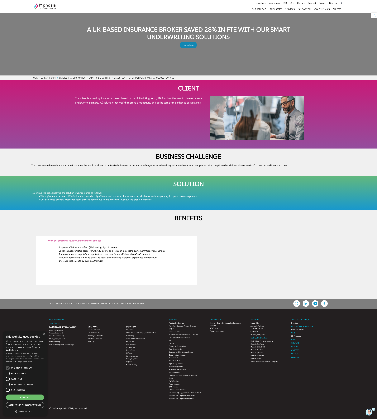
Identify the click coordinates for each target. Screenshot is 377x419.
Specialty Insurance (95, 338)
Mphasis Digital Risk (257, 347)
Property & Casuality (95, 336)
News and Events (297, 329)
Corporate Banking (56, 333)
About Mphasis (322, 9)
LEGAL (52, 303)
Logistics (129, 362)
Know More (189, 45)
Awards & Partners (257, 326)
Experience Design (175, 349)
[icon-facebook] (324, 305)
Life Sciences (131, 344)
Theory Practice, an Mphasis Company (264, 361)
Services (290, 9)
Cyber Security (174, 332)
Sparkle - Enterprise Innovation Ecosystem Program (225, 324)
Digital (171, 343)
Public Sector (131, 350)
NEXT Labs (214, 328)
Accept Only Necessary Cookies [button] (25, 405)
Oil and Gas (130, 347)
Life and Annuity (94, 333)
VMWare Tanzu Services (177, 390)
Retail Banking (54, 342)
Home (35, 77)
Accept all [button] (25, 397)
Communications (132, 356)
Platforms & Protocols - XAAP (179, 369)
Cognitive (172, 329)
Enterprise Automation (177, 346)
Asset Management (56, 330)
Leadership (254, 323)
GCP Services (173, 387)
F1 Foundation (296, 336)
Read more (27, 361)
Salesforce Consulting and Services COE (183, 375)
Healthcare (130, 341)
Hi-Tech (129, 353)
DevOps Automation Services (179, 337)
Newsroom (274, 2)
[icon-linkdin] (306, 305)
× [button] (44, 334)
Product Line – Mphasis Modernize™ (182, 396)
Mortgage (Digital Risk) (57, 339)
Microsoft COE (174, 372)
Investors (261, 2)
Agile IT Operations (176, 364)
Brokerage (91, 341)
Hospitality (130, 336)
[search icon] (341, 2)
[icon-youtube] (315, 305)
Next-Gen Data (174, 361)
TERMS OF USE (108, 303)
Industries (276, 9)
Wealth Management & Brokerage (61, 344)
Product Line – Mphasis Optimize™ (181, 398)
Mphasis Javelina (256, 350)
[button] (25, 411)
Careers (337, 9)
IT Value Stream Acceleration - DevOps (183, 335)
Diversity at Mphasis (257, 335)
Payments (129, 330)
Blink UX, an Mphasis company (261, 341)
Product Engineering (176, 366)
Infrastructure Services (177, 355)
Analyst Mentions (256, 329)
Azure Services (174, 384)
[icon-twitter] (296, 305)
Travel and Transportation (135, 338)
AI (170, 340)
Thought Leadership (217, 331)
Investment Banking (56, 336)
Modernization (174, 358)
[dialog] (25, 373)
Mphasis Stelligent (257, 356)
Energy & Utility (131, 359)
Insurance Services (94, 330)
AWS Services (174, 381)
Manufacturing (131, 365)
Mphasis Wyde (255, 358)
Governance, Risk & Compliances (181, 352)
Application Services (176, 323)
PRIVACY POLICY (64, 303)
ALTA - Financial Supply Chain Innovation (141, 333)
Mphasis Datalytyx (257, 344)
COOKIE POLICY (81, 303)
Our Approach (259, 9)
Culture (301, 2)
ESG (292, 2)
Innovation (304, 9)
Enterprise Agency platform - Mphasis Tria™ (185, 393)
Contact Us (254, 332)
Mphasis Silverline (257, 353)
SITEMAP (95, 303)
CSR (285, 2)
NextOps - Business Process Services (182, 326)
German (333, 2)
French (322, 2)
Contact (312, 2)
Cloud (171, 378)
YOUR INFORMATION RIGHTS (130, 303)
